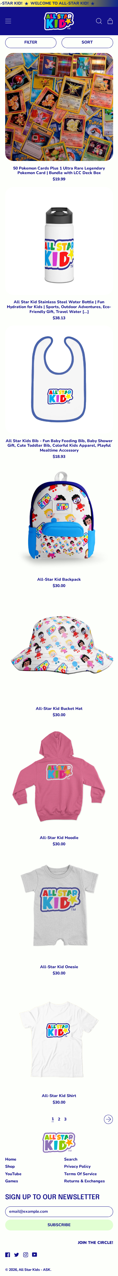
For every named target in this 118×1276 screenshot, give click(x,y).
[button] (99, 21)
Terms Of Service (80, 1174)
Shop (10, 1166)
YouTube (13, 1174)
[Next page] (108, 1119)
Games (11, 1181)
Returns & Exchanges (84, 1181)
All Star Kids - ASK (34, 1269)
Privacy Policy (77, 1166)
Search (70, 1159)
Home (10, 1159)
